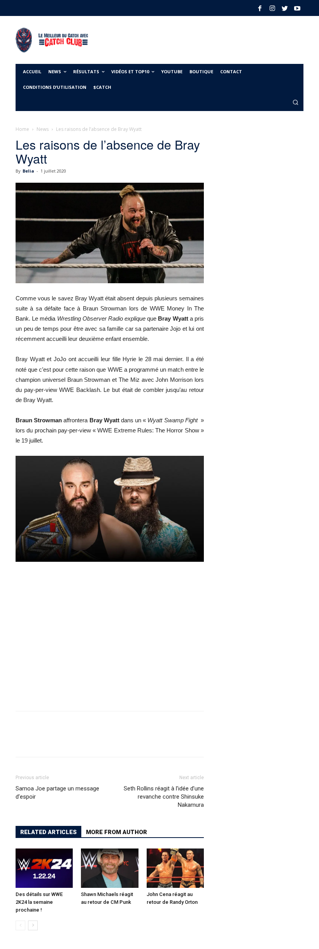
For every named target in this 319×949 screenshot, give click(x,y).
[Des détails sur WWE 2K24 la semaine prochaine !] (44, 868)
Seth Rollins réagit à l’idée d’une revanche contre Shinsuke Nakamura (164, 796)
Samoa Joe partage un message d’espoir (57, 792)
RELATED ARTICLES (48, 832)
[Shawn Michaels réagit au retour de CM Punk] (109, 868)
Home (22, 129)
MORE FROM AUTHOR (116, 832)
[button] (296, 103)
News (43, 129)
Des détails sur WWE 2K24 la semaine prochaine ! (39, 902)
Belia (28, 171)
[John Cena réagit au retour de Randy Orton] (175, 868)
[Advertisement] (181, 39)
